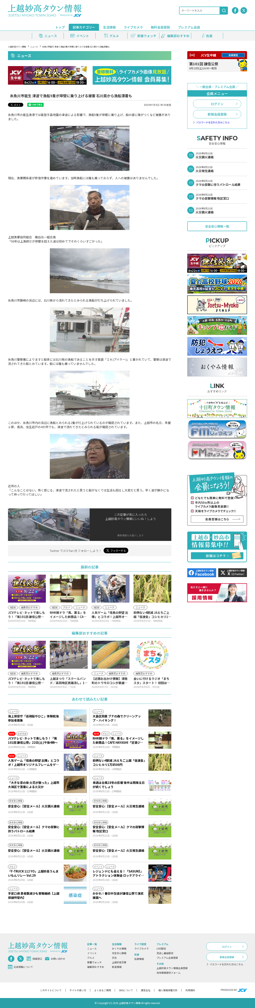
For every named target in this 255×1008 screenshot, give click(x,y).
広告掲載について (23, 966)
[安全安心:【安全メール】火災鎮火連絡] (75, 806)
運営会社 (145, 990)
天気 (114, 957)
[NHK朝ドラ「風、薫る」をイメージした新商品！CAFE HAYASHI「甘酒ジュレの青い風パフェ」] (159, 740)
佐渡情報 (139, 958)
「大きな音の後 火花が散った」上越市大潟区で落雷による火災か (33, 784)
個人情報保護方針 (168, 990)
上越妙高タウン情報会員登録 (172, 968)
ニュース (34, 46)
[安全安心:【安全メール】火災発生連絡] (159, 806)
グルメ (90, 957)
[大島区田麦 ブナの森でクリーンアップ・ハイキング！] (159, 718)
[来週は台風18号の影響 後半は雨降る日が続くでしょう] (159, 784)
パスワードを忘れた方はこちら (213, 122)
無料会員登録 (160, 27)
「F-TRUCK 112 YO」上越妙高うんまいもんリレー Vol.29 (33, 873)
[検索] (224, 11)
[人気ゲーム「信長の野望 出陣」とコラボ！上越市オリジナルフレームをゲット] (75, 762)
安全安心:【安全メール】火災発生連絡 (118, 806)
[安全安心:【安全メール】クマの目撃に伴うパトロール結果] (75, 828)
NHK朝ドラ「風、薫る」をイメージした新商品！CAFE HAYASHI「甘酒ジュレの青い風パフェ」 (118, 740)
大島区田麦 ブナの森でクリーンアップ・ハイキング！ (117, 718)
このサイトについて (51, 990)
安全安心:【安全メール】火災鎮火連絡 (34, 806)
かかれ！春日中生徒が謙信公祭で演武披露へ (118, 895)
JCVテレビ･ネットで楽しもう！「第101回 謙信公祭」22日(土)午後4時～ (33, 740)
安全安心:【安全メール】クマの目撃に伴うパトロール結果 (34, 829)
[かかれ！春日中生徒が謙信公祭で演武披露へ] (159, 895)
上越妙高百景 (119, 962)
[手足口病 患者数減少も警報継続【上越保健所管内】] (75, 895)
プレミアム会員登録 (167, 957)
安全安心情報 (119, 953)
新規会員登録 (217, 114)
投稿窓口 (37, 958)
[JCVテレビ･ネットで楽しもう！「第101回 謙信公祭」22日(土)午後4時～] (75, 740)
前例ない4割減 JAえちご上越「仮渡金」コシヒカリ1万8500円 (119, 762)
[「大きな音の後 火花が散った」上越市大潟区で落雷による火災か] (75, 784)
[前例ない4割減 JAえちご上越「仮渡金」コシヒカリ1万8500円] (159, 762)
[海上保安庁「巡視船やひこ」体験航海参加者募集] (75, 718)
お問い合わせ (58, 958)
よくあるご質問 (102, 990)
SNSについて (126, 990)
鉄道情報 (117, 966)
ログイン (217, 103)
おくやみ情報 (119, 948)
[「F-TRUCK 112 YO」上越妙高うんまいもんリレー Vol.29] (75, 873)
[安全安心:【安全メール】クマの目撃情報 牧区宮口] (159, 828)
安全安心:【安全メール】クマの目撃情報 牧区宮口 (118, 829)
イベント (92, 953)
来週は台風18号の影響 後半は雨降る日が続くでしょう (119, 784)
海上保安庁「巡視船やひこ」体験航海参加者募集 (33, 718)
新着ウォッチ (94, 962)
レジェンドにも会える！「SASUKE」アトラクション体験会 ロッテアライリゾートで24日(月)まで (118, 873)
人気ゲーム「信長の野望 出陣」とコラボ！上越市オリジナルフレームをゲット (33, 762)
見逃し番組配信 (165, 953)
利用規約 (190, 990)
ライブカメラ (133, 27)
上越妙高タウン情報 (17, 46)
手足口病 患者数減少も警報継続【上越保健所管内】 (33, 895)
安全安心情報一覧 (217, 226)
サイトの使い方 (78, 990)
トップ (60, 27)
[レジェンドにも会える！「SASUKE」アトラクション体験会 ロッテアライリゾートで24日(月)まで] (159, 873)
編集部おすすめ (95, 966)
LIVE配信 (161, 948)
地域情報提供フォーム (168, 972)
